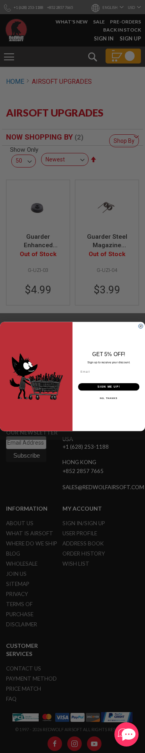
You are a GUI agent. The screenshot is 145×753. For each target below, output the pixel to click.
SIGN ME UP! (108, 386)
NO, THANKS (109, 398)
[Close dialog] (140, 326)
